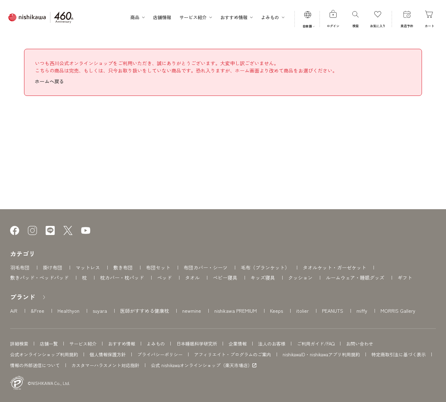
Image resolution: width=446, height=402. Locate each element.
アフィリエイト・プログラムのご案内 (232, 354)
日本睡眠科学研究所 (196, 343)
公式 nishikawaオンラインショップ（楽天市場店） (201, 365)
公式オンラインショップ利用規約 (44, 354)
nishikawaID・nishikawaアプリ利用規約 (321, 354)
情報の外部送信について (35, 365)
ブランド (22, 296)
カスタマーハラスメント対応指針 (105, 365)
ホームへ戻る (49, 81)
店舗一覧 (49, 343)
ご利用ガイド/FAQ (315, 343)
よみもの (156, 343)
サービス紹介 (83, 343)
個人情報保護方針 (108, 354)
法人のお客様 (271, 343)
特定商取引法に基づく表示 (398, 354)
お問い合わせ (359, 343)
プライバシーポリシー (160, 354)
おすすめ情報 (121, 343)
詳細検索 (19, 343)
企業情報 (238, 343)
